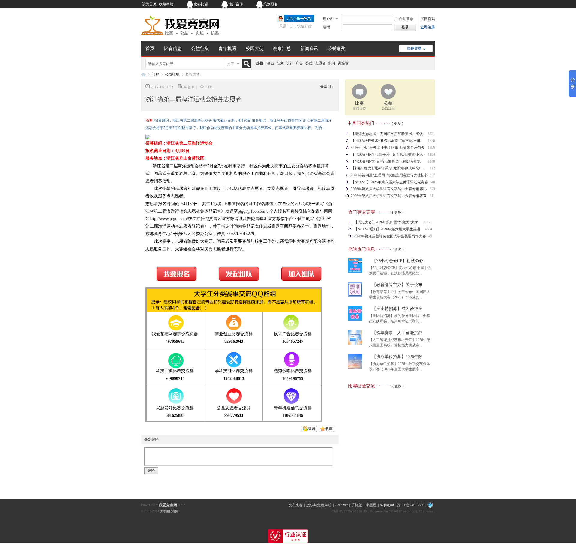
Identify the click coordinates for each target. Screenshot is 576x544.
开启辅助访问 (397, 4)
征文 (280, 63)
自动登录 (406, 19)
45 (430, 236)
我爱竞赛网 (143, 74)
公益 (309, 63)
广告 (299, 63)
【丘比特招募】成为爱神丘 (397, 308)
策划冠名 (270, 4)
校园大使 (255, 48)
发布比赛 (201, 4)
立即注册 (428, 27)
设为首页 (149, 4)
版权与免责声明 (319, 505)
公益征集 (200, 48)
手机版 (356, 505)
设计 (289, 63)
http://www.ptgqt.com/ (169, 219)
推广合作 (236, 4)
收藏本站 (166, 4)
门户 (155, 74)
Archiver (341, 505)
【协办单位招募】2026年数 (397, 356)
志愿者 (320, 63)
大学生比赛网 (169, 511)
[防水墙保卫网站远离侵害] (430, 505)
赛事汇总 (282, 48)
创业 (270, 63)
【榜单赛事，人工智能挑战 (397, 332)
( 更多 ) (397, 123)
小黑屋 (371, 505)
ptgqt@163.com (251, 211)
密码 (326, 27)
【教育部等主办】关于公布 (397, 284)
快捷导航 (414, 48)
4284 (428, 229)
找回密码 (428, 19)
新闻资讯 (309, 48)
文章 (230, 64)
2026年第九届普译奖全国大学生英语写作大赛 (390, 236)
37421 (427, 222)
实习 (331, 63)
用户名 (328, 19)
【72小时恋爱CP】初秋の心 (397, 261)
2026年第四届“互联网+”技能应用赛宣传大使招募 (389, 175)
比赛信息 (173, 48)
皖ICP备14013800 (410, 505)
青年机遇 (227, 48)
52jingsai (387, 505)
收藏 (329, 429)
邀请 (311, 429)
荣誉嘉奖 (337, 48)
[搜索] (248, 63)
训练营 (343, 63)
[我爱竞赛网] (180, 37)
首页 (150, 48)
